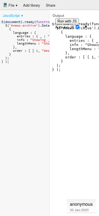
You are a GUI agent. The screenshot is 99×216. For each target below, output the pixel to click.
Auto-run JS (64, 27)
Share (50, 5)
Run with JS (67, 21)
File (10, 5)
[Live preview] (85, 27)
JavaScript (11, 15)
